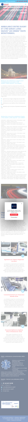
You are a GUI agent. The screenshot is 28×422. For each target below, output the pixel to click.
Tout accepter (14, 214)
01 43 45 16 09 (22, 1)
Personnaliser (14, 217)
